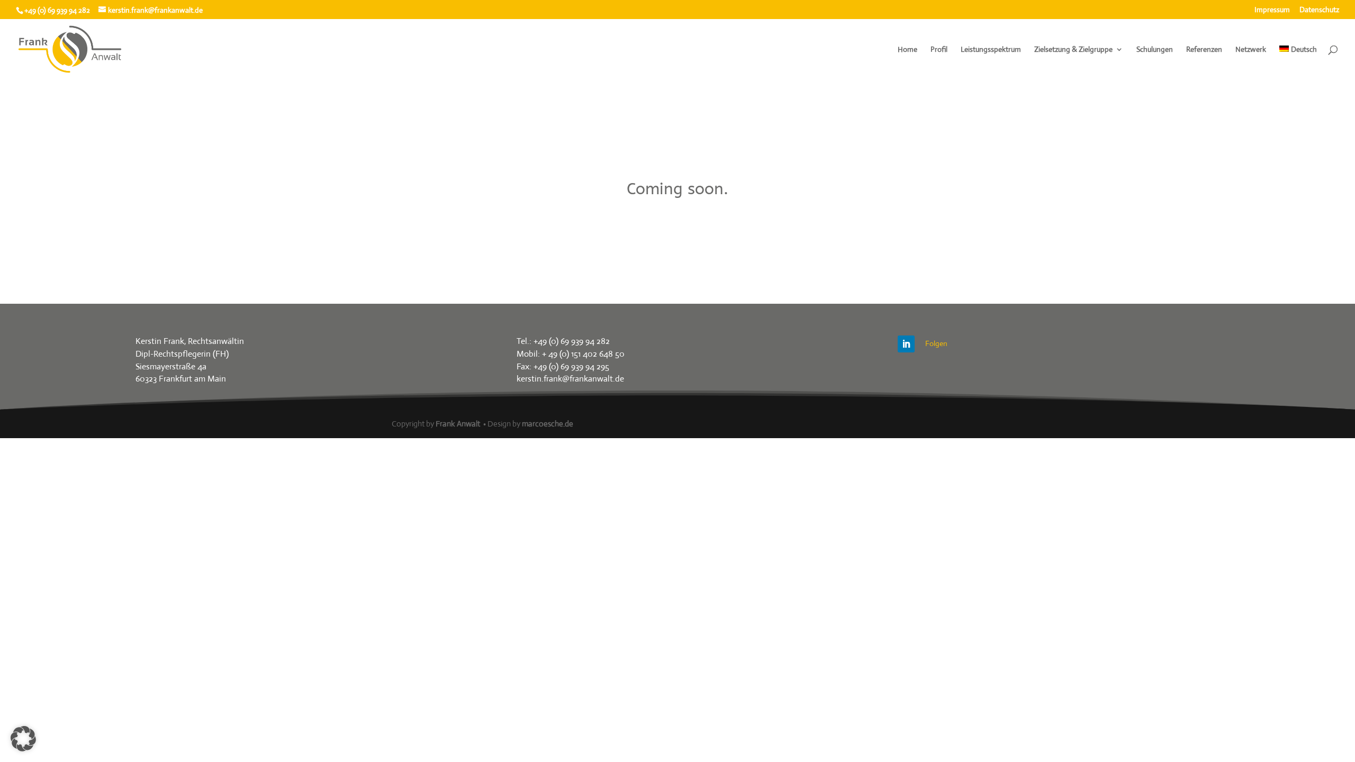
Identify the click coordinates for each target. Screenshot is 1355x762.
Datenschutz (1319, 10)
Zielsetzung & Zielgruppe (1073, 50)
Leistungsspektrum (991, 50)
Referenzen (1204, 50)
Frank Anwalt (458, 424)
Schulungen (1154, 50)
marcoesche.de (547, 424)
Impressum (1272, 10)
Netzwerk (1250, 50)
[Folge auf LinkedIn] (906, 343)
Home (907, 50)
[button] (23, 738)
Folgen (936, 343)
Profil (939, 50)
